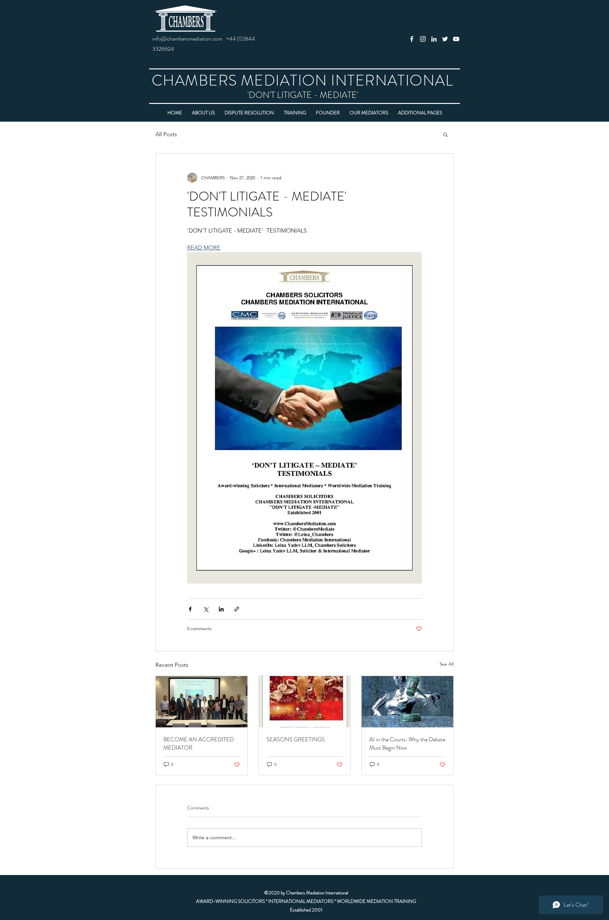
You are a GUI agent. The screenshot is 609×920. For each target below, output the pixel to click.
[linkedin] (434, 39)
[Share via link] (237, 609)
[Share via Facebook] (190, 609)
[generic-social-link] (412, 39)
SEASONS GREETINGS (295, 739)
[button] (445, 134)
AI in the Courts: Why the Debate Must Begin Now (407, 743)
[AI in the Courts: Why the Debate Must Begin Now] (407, 701)
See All (447, 664)
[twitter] (445, 39)
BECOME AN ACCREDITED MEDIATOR (198, 743)
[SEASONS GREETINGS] (304, 701)
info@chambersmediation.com (187, 39)
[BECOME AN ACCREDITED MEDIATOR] (201, 701)
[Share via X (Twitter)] (206, 609)
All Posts (166, 134)
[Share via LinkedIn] (221, 609)
